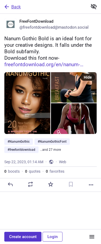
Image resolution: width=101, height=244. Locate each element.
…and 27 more (50, 150)
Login (52, 236)
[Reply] (10, 184)
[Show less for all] (93, 6)
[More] (91, 185)
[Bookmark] (71, 184)
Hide (88, 77)
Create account (23, 236)
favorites (55, 171)
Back (16, 6)
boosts (12, 171)
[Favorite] (50, 184)
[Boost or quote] (30, 184)
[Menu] (92, 236)
